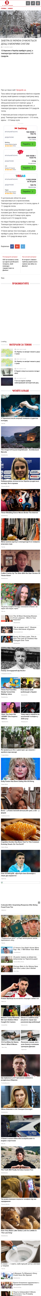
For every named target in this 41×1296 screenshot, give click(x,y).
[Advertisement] (20, 159)
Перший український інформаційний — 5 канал (7, 3)
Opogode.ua (21, 90)
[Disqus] (20, 315)
